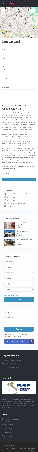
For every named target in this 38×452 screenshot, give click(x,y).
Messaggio (6, 87)
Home (7, 448)
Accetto (6, 173)
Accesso (19, 329)
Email (4, 79)
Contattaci (32, 451)
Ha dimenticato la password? (12, 336)
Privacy (13, 448)
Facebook (10, 206)
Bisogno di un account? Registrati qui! (15, 334)
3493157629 (7, 428)
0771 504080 (11, 197)
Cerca (19, 299)
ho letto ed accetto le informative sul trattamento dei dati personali (18, 167)
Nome (4, 49)
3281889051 (7, 432)
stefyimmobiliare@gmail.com (16, 203)
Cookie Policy (22, 448)
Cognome (4, 66)
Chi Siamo (31, 448)
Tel (3, 70)
